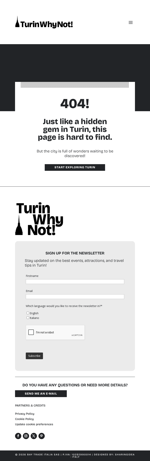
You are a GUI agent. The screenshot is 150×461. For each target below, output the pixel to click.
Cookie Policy (24, 419)
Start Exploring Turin (74, 167)
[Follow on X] (34, 436)
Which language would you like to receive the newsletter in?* (64, 306)
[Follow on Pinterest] (41, 436)
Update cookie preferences (34, 424)
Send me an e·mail (41, 393)
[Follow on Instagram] (26, 436)
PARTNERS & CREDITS (30, 405)
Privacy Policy (24, 413)
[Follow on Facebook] (18, 436)
